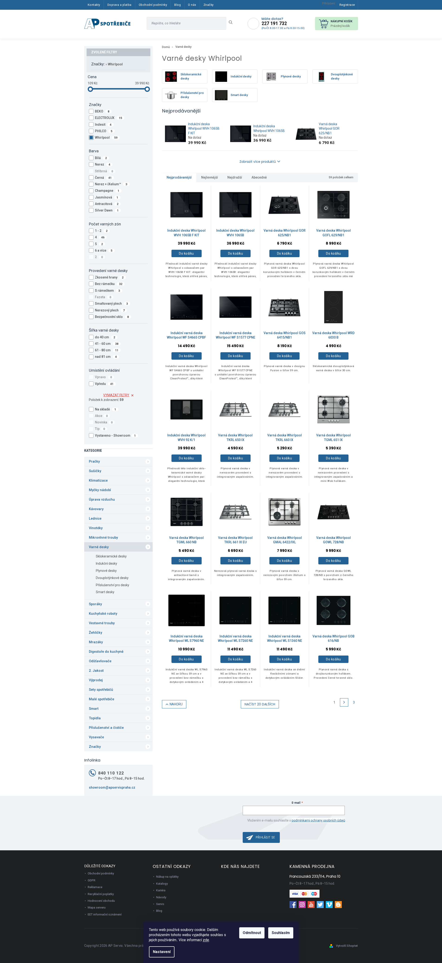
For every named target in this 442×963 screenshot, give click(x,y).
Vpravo (103, 377)
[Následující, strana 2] (344, 702)
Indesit (103, 124)
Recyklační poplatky (101, 894)
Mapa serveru (97, 907)
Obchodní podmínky (101, 873)
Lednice (95, 518)
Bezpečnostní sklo (112, 317)
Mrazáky (96, 642)
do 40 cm (105, 337)
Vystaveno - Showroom (115, 435)
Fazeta (103, 297)
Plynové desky (106, 571)
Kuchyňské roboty (103, 613)
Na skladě (105, 409)
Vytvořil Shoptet (347, 945)
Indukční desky (106, 563)
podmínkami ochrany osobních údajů (318, 820)
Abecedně (259, 177)
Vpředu (104, 384)
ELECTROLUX (108, 118)
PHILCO (104, 131)
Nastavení (162, 952)
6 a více (104, 250)
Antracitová (107, 204)
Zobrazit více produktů (257, 161)
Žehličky (95, 632)
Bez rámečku (109, 284)
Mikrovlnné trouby (103, 537)
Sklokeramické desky (111, 556)
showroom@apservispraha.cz (112, 787)
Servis (160, 904)
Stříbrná (104, 171)
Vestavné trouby (102, 623)
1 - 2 (101, 231)
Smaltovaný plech (111, 303)
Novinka (104, 422)
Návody (161, 897)
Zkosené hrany (109, 277)
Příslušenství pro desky (112, 585)
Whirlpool (115, 64)
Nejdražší (234, 177)
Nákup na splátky (167, 876)
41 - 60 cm (107, 344)
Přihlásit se (265, 837)
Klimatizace (98, 480)
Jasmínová (106, 197)
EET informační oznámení (105, 914)
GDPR (91, 880)
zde (206, 940)
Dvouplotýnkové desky (112, 578)
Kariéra (160, 890)
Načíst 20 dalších (260, 704)
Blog (159, 910)
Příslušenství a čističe (106, 728)
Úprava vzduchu (102, 499)
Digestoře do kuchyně (106, 651)
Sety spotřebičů (101, 690)
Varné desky (99, 547)
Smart (94, 709)
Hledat (232, 22)
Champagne (107, 190)
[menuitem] (94, 5)
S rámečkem (107, 290)
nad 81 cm (106, 356)
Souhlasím (281, 933)
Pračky (94, 461)
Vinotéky (96, 528)
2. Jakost (96, 671)
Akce (101, 416)
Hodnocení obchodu (101, 900)
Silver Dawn (107, 210)
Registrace (347, 4)
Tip (100, 429)
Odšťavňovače (100, 661)
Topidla (95, 718)
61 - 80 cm (107, 350)
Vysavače (96, 737)
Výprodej (96, 680)
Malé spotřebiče (101, 699)
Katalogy (162, 883)
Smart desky (105, 592)
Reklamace (95, 887)
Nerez (102, 164)
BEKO (102, 111)
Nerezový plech (110, 310)
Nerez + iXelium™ (111, 184)
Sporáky (95, 604)
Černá (103, 177)
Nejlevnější (209, 177)
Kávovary (96, 509)
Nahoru (176, 704)
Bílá (101, 158)
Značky (95, 747)
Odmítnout (252, 933)
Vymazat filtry (116, 395)
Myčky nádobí (100, 490)
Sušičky (95, 471)
